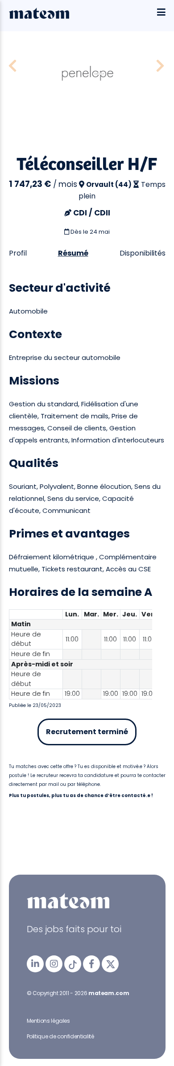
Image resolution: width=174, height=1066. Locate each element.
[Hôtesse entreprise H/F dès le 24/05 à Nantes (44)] (160, 66)
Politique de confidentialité (60, 1036)
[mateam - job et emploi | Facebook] (91, 963)
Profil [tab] (18, 253)
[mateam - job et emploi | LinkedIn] (35, 963)
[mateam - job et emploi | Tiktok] (72, 963)
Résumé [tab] (73, 253)
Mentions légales (48, 1021)
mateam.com (108, 993)
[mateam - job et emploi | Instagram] (54, 963)
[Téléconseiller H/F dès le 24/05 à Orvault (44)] (12, 66)
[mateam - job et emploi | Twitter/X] (110, 963)
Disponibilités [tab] (143, 253)
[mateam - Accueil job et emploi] (39, 16)
